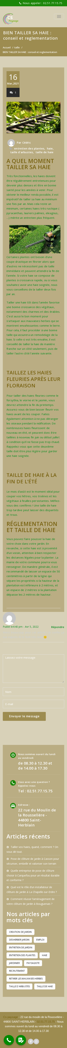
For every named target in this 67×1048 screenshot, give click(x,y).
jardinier (14, 963)
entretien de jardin (20, 947)
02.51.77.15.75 (46, 1021)
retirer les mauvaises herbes (26, 978)
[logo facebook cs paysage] (31, 1041)
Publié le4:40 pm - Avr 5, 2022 (21, 626)
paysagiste (33, 963)
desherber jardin (19, 939)
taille (17, 47)
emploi (40, 939)
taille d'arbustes (21, 152)
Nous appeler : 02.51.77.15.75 (42, 3)
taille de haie (45, 152)
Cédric (26, 142)
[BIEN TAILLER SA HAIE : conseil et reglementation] (33, 118)
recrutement (17, 970)
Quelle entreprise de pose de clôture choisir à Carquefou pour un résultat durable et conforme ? (33, 875)
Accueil (7, 47)
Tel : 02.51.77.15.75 (35, 790)
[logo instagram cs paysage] (36, 1041)
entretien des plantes (29, 148)
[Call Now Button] (9, 1040)
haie (50, 148)
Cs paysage (11, 1017)
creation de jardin (20, 932)
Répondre (57, 627)
